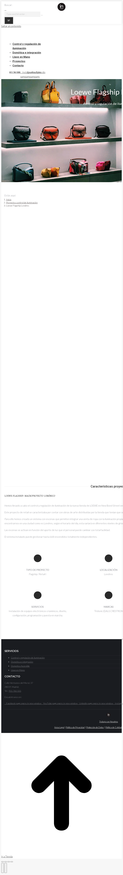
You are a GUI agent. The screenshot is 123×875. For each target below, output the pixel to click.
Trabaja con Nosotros (108, 721)
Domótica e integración (22, 661)
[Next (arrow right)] (5, 868)
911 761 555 (14, 72)
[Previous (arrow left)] (2, 868)
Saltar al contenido (11, 26)
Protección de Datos (95, 727)
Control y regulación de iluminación (28, 657)
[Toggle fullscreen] (8, 861)
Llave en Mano (18, 670)
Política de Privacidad (75, 727)
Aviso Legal (59, 727)
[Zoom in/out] (11, 861)
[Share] (5, 861)
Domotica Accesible (20, 666)
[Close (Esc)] (2, 861)
